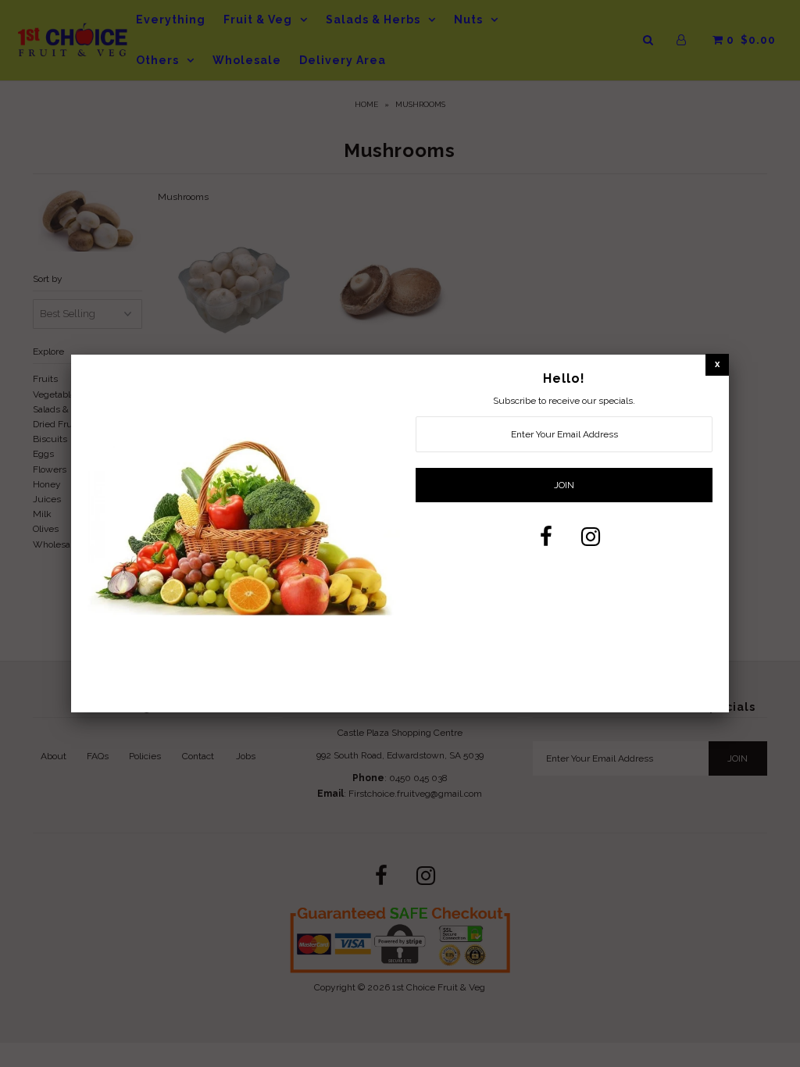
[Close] (717, 364)
